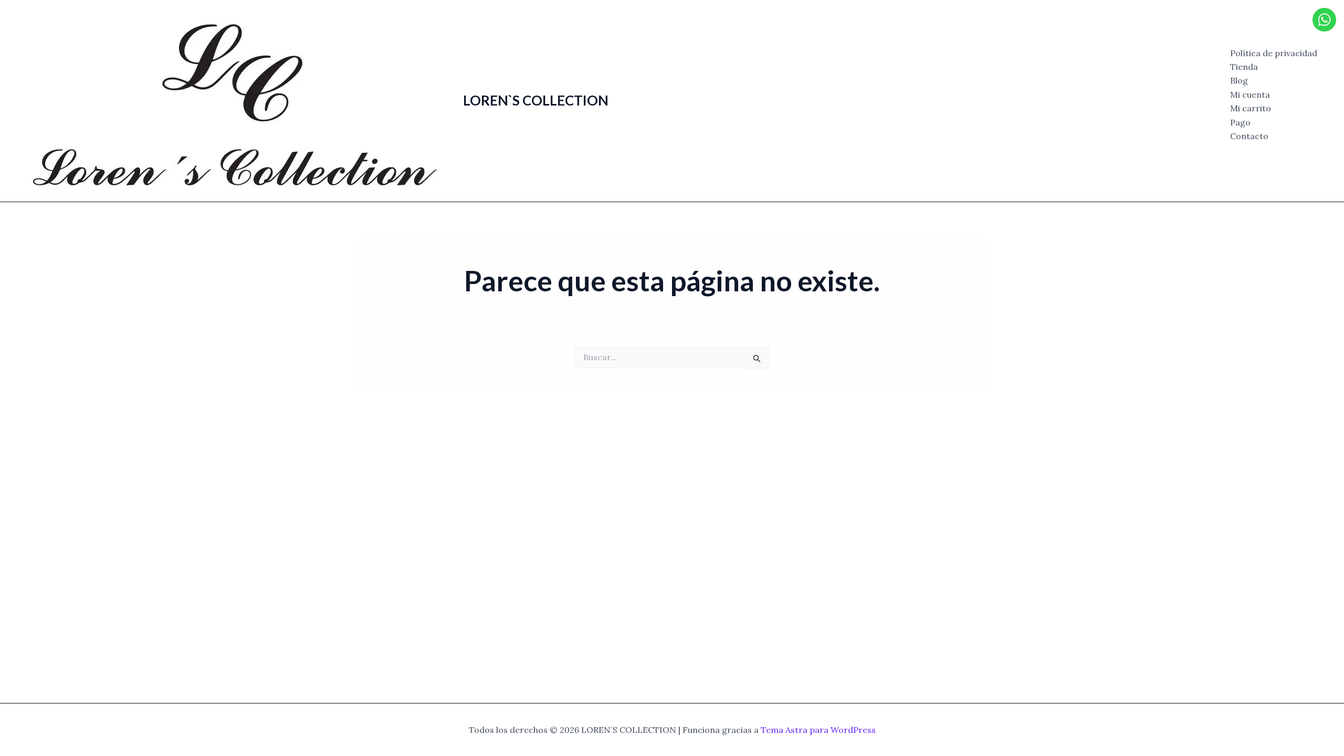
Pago (1240, 122)
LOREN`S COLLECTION (535, 100)
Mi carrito (1250, 108)
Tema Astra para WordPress (818, 729)
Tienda (1244, 66)
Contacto (1249, 136)
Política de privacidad (1273, 53)
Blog (1239, 80)
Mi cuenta (1250, 94)
